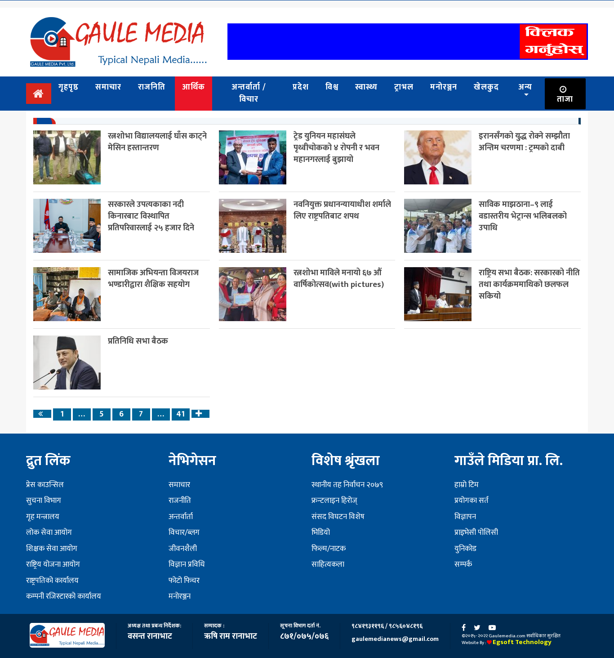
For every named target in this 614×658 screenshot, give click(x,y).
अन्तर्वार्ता (181, 516)
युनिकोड (465, 548)
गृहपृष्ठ (68, 87)
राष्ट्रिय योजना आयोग (53, 564)
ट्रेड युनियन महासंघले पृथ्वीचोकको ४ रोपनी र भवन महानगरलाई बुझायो (336, 147)
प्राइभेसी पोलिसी (476, 532)
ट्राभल (404, 87)
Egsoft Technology (522, 642)
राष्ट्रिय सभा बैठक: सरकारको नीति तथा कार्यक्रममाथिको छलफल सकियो (529, 284)
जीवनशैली (183, 548)
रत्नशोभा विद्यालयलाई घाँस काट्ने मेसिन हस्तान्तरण (157, 142)
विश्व (331, 87)
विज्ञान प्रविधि (187, 564)
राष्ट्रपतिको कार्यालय (52, 580)
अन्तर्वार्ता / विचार (248, 93)
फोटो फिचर (184, 580)
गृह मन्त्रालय (42, 516)
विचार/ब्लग (184, 532)
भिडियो (320, 532)
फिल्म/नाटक (328, 548)
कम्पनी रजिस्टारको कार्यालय (63, 596)
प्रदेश (301, 87)
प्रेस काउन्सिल (45, 485)
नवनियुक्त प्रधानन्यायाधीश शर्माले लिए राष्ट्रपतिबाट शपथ (342, 210)
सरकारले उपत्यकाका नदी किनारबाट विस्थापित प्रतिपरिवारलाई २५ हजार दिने (151, 216)
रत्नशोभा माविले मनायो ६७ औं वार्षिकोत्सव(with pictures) (339, 278)
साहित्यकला (327, 564)
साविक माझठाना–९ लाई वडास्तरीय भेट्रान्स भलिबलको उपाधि (523, 216)
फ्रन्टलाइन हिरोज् (334, 500)
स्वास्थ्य (366, 87)
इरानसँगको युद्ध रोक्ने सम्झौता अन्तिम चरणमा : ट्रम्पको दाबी (524, 142)
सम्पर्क (463, 564)
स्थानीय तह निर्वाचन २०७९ (347, 485)
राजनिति (151, 87)
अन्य (525, 87)
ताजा (565, 99)
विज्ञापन (465, 516)
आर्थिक (193, 87)
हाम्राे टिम (466, 485)
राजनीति (180, 500)
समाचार (108, 87)
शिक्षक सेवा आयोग (51, 548)
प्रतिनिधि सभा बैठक (138, 341)
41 (180, 414)
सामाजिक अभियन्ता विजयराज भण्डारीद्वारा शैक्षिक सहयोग (153, 278)
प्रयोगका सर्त (471, 500)
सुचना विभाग (43, 500)
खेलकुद (486, 87)
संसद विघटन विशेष (338, 516)
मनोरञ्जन (443, 87)
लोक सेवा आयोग (49, 532)
